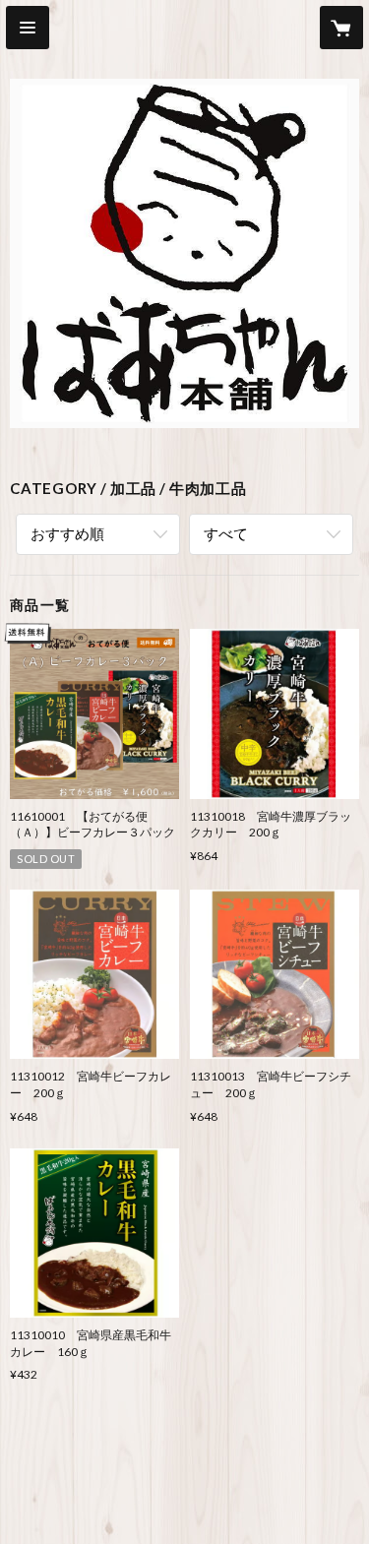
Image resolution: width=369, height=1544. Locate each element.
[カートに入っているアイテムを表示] (341, 27)
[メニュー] (27, 27)
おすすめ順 (67, 533)
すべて (226, 533)
